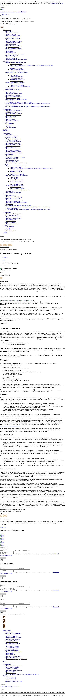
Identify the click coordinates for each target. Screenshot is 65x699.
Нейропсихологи (11, 119)
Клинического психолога (13, 40)
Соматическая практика (12, 650)
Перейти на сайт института (13, 89)
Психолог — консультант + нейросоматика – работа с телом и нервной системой (31, 65)
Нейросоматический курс (16, 83)
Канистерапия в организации (14, 96)
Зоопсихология (14, 75)
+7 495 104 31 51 (4, 14)
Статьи (5, 129)
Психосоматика (14, 74)
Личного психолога (11, 640)
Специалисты (7, 109)
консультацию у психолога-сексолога (10, 425)
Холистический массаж (12, 57)
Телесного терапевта (12, 649)
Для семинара (10, 123)
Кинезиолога (9, 51)
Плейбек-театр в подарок (13, 95)
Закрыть (3, 7)
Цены (4, 108)
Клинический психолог (16, 66)
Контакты (5, 130)
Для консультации (11, 127)
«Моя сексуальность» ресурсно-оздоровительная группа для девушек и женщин (28, 103)
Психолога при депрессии (13, 633)
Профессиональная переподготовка (16, 62)
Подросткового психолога (13, 35)
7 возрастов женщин (11, 105)
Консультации (7, 30)
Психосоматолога (11, 44)
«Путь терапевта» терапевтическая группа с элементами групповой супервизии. (28, 106)
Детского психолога (11, 34)
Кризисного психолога (12, 47)
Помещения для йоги (12, 680)
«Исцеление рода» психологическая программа (19, 102)
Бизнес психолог (10, 92)
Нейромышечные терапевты (14, 113)
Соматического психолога (13, 42)
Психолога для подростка (13, 639)
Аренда (5, 122)
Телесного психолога (12, 37)
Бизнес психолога (11, 52)
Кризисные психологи (12, 120)
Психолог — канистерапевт (17, 71)
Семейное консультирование (17, 79)
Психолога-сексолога (12, 55)
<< (1, 547)
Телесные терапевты (11, 112)
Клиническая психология (16, 81)
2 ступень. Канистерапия (16, 78)
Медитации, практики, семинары (15, 82)
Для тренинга (10, 124)
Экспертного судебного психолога (15, 54)
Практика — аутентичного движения (20, 86)
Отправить (3, 558)
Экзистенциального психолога (14, 49)
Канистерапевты (10, 671)
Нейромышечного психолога (14, 41)
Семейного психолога (12, 32)
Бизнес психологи (11, 116)
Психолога (9, 31)
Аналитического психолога (13, 38)
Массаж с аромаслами (12, 58)
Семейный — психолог (16, 68)
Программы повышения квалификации (17, 72)
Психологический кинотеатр (17, 85)
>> (4, 547)
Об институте (10, 88)
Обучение (5, 61)
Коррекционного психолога (13, 48)
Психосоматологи (11, 117)
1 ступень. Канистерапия (16, 76)
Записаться (3, 323)
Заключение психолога (12, 644)
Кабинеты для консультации (14, 681)
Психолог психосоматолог (17, 69)
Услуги (5, 91)
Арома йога (9, 100)
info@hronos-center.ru (15, 686)
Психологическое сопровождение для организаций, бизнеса (22, 674)
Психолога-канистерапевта (13, 45)
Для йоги (8, 126)
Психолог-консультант (16, 64)
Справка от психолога (12, 642)
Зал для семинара (11, 677)
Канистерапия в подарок (13, 98)
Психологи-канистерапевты (13, 115)
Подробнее (3, 527)
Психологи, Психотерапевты (14, 110)
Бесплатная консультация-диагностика (16, 59)
